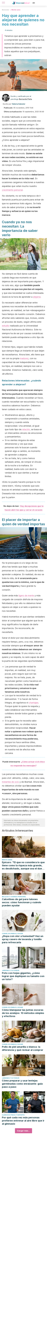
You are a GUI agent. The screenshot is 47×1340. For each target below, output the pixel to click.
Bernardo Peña (25, 99)
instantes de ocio (10, 782)
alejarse (37, 297)
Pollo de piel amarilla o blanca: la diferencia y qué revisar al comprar (22, 1048)
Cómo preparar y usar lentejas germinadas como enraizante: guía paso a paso (22, 1083)
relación (25, 429)
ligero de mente (26, 595)
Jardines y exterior (10, 970)
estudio (5, 325)
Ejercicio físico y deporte (13, 1115)
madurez (24, 358)
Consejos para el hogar (12, 933)
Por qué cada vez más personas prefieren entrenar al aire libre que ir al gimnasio (23, 1120)
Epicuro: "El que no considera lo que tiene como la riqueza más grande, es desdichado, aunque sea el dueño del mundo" (23, 865)
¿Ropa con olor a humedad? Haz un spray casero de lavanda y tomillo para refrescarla (22, 939)
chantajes (33, 702)
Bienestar (5, 10)
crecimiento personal (12, 190)
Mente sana (15, 10)
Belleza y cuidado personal (14, 897)
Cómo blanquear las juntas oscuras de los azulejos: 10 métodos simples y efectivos (23, 1013)
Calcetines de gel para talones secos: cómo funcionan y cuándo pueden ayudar (21, 902)
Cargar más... (23, 1131)
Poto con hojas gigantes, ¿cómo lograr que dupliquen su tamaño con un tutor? (23, 976)
